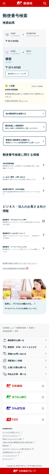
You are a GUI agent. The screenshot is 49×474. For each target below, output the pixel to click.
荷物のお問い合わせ (17, 353)
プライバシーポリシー (10, 435)
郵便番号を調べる (16, 340)
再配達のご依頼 (15, 360)
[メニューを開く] (4, 3)
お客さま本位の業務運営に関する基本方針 (18, 442)
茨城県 (31, 327)
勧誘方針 (6, 445)
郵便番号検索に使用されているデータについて (19, 263)
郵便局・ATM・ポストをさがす (22, 347)
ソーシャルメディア (10, 455)
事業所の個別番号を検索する (23, 141)
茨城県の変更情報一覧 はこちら (16, 100)
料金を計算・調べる (17, 374)
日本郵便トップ (8, 327)
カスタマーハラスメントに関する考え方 (17, 449)
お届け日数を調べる (17, 367)
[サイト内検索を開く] (45, 3)
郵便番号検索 (21, 327)
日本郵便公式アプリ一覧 (11, 452)
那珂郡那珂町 (7, 331)
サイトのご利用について (11, 432)
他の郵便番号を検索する (16, 113)
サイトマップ (7, 459)
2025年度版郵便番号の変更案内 (14, 268)
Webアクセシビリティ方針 (12, 439)
